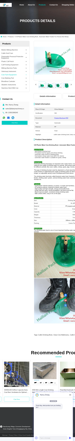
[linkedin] (65, 300)
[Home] (6, 5)
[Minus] (70, 395)
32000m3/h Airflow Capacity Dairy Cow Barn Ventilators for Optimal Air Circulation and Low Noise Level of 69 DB (16, 391)
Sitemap (4, 435)
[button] (12, 378)
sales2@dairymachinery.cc (14, 108)
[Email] (8, 117)
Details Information (48, 96)
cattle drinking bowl (45, 335)
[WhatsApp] (3, 117)
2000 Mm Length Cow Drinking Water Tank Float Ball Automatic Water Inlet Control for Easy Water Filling (43, 391)
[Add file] (36, 438)
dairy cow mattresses (61, 335)
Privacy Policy (13, 435)
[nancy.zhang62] (12, 117)
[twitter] (65, 305)
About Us (31, 5)
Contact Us (54, 5)
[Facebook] (65, 295)
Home (22, 5)
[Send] (70, 438)
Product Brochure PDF (61, 118)
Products (42, 5)
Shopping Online (68, 5)
